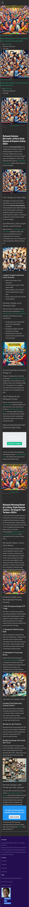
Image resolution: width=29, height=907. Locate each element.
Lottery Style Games (6, 35)
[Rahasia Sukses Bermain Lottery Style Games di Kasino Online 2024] (14, 64)
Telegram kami (7, 404)
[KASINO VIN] (7, 2)
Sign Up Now (14, 817)
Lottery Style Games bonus (18, 378)
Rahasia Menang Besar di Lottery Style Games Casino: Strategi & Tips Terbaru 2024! (13, 498)
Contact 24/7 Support (14, 443)
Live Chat (20, 827)
